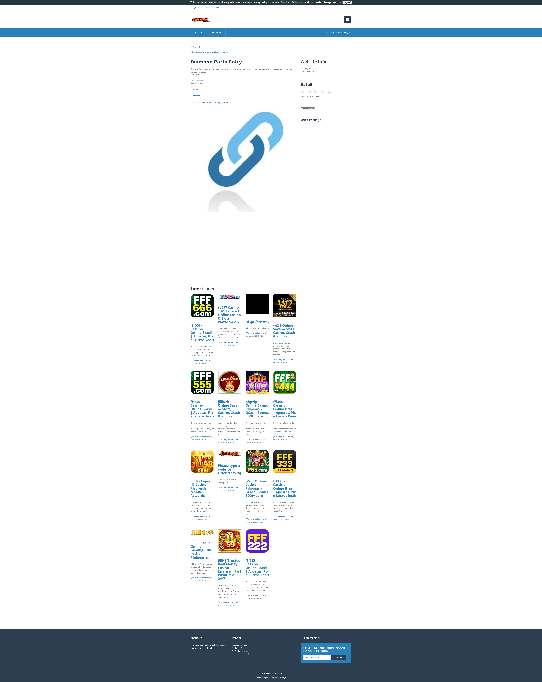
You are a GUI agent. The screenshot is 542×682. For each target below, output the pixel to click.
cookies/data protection (327, 2)
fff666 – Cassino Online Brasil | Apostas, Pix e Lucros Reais (202, 332)
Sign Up (196, 7)
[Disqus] (243, 247)
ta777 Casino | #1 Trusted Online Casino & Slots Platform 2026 (229, 314)
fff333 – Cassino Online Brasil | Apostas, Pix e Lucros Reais (284, 488)
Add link (216, 32)
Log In (206, 7)
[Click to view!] (243, 158)
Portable (313, 68)
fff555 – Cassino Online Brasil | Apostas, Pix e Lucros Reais (202, 408)
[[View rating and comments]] (201, 360)
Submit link (218, 7)
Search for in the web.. (210, 102)
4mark (279, 673)
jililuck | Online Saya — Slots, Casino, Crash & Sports (229, 408)
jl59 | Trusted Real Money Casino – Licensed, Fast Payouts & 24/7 (229, 569)
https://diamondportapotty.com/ (212, 52)
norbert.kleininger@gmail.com (244, 654)
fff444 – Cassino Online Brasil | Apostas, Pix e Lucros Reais (284, 408)
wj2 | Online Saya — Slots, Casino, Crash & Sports (284, 330)
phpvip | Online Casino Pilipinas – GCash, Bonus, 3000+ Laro (257, 408)
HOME (198, 32)
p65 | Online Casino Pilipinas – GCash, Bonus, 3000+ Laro (257, 488)
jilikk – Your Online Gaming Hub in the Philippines (201, 550)
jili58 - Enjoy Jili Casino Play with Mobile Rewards (200, 488)
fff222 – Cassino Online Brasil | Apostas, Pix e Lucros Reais (257, 567)
